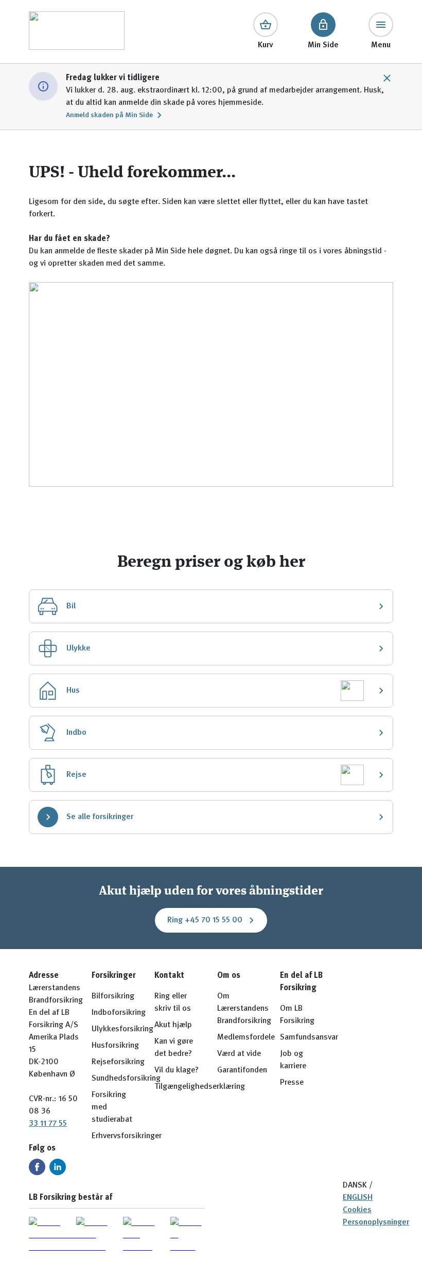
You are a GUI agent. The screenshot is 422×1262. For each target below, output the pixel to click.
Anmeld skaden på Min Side (109, 115)
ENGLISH (358, 1198)
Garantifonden (242, 1070)
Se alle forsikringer (99, 817)
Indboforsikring (119, 1013)
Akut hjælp (173, 1025)
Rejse (76, 775)
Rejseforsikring (118, 1062)
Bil (71, 606)
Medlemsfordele (246, 1037)
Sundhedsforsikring (126, 1078)
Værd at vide (239, 1054)
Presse (292, 1083)
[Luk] (387, 78)
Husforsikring (115, 1046)
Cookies (357, 1210)
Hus (73, 690)
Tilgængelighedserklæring (199, 1087)
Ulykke (78, 648)
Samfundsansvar (309, 1037)
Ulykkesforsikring (122, 1029)
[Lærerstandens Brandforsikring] (77, 31)
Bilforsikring (113, 996)
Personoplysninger (376, 1222)
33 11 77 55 (48, 1124)
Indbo (76, 733)
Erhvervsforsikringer (127, 1136)
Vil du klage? (176, 1070)
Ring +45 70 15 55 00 (204, 920)
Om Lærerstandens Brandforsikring (244, 1008)
